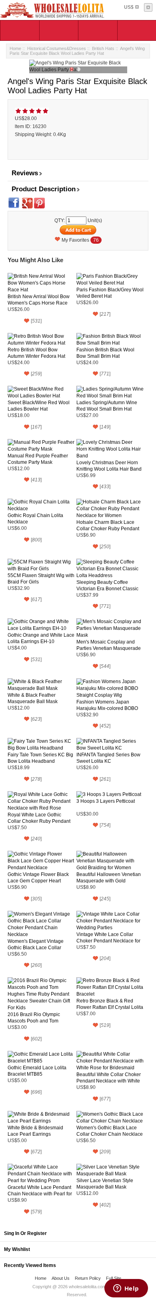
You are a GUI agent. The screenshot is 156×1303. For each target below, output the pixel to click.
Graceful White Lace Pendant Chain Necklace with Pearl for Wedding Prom (40, 1191)
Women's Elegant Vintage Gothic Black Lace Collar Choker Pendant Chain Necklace (36, 944)
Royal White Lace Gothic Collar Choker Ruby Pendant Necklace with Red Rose (39, 818)
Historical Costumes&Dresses (56, 48)
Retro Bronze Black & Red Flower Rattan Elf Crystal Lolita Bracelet (109, 1004)
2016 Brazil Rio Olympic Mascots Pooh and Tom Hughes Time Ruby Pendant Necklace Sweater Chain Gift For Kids (39, 1018)
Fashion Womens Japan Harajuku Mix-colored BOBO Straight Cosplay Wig (107, 705)
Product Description (44, 189)
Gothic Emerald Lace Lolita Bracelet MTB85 (37, 1071)
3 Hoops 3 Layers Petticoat (105, 801)
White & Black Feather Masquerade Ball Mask (33, 698)
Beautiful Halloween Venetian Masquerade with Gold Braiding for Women (108, 878)
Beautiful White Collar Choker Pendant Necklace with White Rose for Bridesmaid (108, 1078)
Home (15, 48)
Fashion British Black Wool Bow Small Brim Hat (105, 353)
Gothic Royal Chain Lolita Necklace (35, 519)
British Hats (103, 48)
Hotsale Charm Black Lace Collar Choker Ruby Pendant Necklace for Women (107, 525)
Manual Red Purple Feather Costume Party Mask (38, 459)
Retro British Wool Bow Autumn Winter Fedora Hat (36, 353)
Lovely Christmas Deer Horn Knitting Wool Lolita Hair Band (109, 466)
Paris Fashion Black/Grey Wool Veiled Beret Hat (110, 293)
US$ (129, 7)
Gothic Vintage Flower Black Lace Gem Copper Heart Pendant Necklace (38, 878)
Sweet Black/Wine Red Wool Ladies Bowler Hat (39, 406)
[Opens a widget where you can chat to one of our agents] (126, 1289)
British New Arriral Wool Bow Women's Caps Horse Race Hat (39, 300)
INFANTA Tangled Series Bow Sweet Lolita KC (108, 758)
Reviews (25, 173)
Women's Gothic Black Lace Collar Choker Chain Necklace (109, 1131)
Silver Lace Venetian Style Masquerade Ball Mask (104, 1184)
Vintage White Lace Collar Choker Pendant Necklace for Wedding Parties (108, 938)
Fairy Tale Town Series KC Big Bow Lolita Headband (40, 758)
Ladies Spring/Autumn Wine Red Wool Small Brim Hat (106, 406)
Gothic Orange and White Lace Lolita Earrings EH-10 (41, 638)
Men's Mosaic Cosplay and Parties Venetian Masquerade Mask (108, 645)
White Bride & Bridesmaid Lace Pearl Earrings (35, 1131)
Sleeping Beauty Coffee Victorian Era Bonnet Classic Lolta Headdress (107, 585)
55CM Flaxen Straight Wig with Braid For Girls (41, 579)
